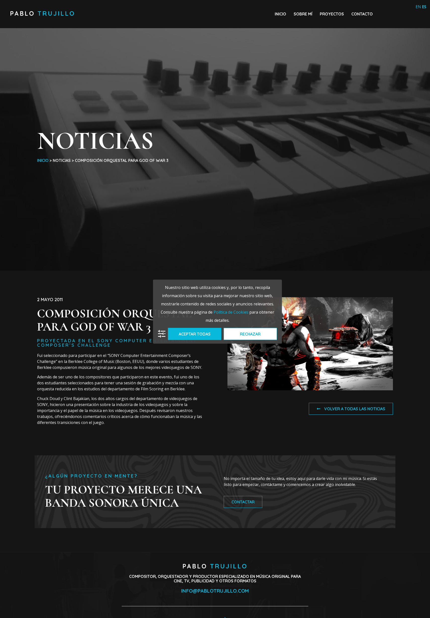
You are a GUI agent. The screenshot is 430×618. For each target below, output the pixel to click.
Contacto (362, 13)
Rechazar (250, 333)
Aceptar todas (195, 333)
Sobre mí (303, 13)
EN (418, 6)
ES (424, 6)
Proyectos (332, 13)
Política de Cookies (231, 312)
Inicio (280, 13)
